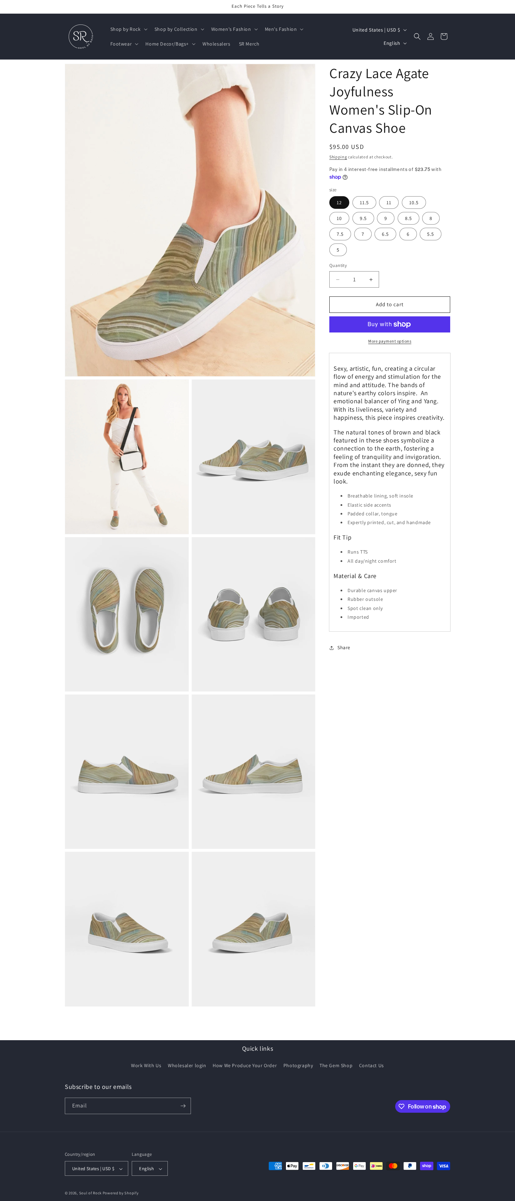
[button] (128, 29)
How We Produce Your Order (245, 1066)
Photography (298, 1066)
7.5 (340, 234)
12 (339, 203)
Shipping (338, 156)
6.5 (385, 234)
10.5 (414, 203)
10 (339, 218)
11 (388, 203)
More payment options (389, 341)
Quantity (338, 266)
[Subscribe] (183, 1106)
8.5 (408, 218)
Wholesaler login (187, 1066)
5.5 (430, 234)
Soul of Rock (90, 1193)
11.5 (364, 203)
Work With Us (146, 1066)
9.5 (363, 218)
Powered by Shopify (121, 1193)
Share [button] (343, 648)
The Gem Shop (336, 1066)
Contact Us (371, 1066)
